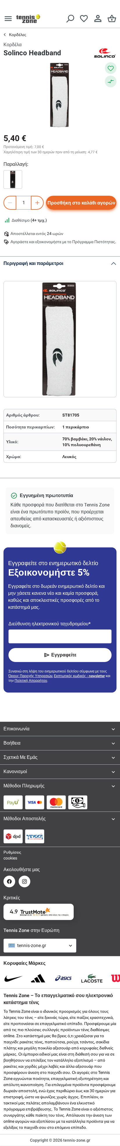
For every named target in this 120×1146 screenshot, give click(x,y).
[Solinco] (105, 53)
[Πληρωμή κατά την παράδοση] (77, 802)
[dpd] (13, 836)
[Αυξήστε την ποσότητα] (37, 203)
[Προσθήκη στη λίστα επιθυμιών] (111, 68)
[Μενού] (8, 18)
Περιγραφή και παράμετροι (33, 263)
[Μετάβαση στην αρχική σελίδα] (28, 18)
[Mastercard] (56, 802)
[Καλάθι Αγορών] (112, 18)
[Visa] (34, 802)
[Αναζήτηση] (70, 18)
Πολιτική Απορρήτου (31, 681)
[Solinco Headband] (12, 179)
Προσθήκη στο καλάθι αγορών (81, 203)
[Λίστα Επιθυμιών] (84, 18)
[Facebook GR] (9, 881)
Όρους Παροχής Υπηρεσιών (30, 676)
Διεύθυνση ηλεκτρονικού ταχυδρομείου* (49, 624)
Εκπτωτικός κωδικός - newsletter (79, 676)
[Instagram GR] (24, 881)
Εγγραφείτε (64, 655)
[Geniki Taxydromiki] (34, 836)
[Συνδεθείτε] (98, 18)
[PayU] (13, 802)
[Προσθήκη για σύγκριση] (111, 81)
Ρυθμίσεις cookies (9, 855)
